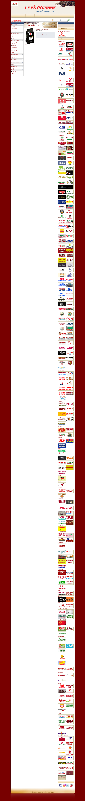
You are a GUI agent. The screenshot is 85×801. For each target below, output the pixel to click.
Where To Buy (56, 15)
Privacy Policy (51, 792)
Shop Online (21, 15)
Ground (13, 26)
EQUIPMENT (14, 66)
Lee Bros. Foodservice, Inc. (42, 791)
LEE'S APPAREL (14, 54)
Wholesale (48, 15)
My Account (56, 21)
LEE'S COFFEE (14, 24)
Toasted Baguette (15, 42)
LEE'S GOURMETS (15, 40)
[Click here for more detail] (30, 36)
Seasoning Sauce (15, 35)
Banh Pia (14, 45)
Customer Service (34, 792)
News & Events (39, 15)
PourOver (14, 29)
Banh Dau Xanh (15, 50)
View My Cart (64, 21)
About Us (64, 15)
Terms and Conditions (43, 792)
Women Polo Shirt (15, 55)
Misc (13, 64)
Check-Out (72, 21)
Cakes (13, 38)
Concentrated (14, 28)
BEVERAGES (14, 59)
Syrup (13, 61)
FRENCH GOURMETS (16, 33)
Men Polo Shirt (15, 57)
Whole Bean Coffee (16, 31)
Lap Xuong (14, 47)
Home (14, 15)
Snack (13, 52)
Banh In (13, 43)
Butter (13, 36)
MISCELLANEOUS (15, 62)
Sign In (71, 15)
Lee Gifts (13, 69)
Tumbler (14, 73)
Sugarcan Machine (15, 68)
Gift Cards (14, 71)
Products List (30, 15)
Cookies (13, 48)
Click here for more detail (30, 44)
